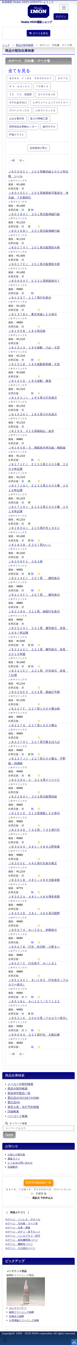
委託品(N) (14, 1102)
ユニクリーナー (18, 1308)
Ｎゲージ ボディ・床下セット (22, 1231)
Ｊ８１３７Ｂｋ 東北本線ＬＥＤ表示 (32, 314)
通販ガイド (14, 1158)
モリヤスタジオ (46, 94)
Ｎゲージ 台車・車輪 (17, 1227)
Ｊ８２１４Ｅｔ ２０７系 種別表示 (34, 578)
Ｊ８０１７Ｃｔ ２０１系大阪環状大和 (34, 264)
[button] (61, 16)
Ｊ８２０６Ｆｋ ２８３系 (25, 562)
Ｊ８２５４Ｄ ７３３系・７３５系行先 (34, 830)
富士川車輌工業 (39, 118)
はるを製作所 (16, 118)
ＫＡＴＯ (63, 78)
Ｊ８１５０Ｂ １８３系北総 (26, 331)
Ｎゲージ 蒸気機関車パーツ (21, 1240)
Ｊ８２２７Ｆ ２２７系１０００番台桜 (34, 709)
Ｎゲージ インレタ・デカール (22, 1219)
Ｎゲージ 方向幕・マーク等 (21, 1223)
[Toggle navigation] (4, 1340)
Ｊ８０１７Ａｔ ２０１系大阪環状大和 (34, 248)
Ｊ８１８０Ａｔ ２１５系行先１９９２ (34, 528)
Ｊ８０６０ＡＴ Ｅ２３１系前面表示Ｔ (34, 281)
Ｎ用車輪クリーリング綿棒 (24, 1320)
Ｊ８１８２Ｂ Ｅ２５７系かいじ (29, 545)
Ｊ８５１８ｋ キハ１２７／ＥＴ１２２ (34, 1001)
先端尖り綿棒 (16, 1316)
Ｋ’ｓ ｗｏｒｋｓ (19, 86)
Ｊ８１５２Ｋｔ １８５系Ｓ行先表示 (32, 414)
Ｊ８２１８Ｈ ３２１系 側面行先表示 (34, 612)
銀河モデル (49, 126)
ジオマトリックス (45, 110)
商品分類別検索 (24, 45)
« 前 (13, 160)
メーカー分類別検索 (20, 1084)
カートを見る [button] (40, 33)
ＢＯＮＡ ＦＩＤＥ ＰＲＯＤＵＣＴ (30, 78)
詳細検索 (13, 1112)
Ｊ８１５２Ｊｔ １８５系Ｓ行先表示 (32, 398)
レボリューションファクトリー (50, 102)
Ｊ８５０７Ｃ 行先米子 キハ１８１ (32, 963)
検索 (10, 1135)
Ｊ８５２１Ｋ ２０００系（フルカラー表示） (38, 1018)
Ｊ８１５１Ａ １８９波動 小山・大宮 (34, 348)
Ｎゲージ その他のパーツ (20, 1248)
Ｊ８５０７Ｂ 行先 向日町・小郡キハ (34, 947)
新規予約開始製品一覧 (38, 1182)
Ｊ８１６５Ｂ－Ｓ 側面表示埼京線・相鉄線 (37, 448)
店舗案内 (13, 1167)
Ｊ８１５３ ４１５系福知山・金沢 (31, 431)
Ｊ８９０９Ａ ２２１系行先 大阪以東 (34, 1035)
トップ (6, 45)
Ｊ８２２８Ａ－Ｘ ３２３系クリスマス (34, 780)
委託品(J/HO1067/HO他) (23, 1098)
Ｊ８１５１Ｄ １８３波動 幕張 (29, 381)
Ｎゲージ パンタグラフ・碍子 (22, 1236)
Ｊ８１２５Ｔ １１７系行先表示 (29, 298)
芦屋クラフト (16, 134)
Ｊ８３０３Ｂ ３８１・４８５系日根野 (34, 913)
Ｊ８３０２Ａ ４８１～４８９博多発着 (34, 897)
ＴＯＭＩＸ (42, 86)
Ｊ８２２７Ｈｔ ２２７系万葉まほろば (34, 742)
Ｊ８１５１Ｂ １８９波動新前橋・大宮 (34, 364)
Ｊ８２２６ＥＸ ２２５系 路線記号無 (34, 692)
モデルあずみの (18, 102)
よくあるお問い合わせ (20, 1163)
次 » (21, 160)
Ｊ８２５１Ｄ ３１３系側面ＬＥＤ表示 (34, 813)
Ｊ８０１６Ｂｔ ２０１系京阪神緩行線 (34, 231)
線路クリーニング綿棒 (21, 1312)
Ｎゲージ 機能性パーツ (19, 1244)
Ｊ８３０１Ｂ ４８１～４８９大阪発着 (34, 880)
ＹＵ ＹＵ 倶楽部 (20, 94)
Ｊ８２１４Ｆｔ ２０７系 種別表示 (34, 595)
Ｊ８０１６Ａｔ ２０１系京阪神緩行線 (34, 214)
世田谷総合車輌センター (23, 126)
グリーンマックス (19, 110)
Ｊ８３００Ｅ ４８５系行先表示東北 (32, 863)
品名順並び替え (38, 148)
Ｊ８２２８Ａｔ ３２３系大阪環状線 (32, 797)
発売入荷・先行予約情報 (23, 1107)
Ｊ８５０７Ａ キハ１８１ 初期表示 (32, 930)
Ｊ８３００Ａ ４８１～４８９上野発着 (34, 847)
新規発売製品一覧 (19, 1093)
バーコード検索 (18, 1116)
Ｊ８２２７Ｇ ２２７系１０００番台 (32, 725)
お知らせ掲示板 (16, 1154)
